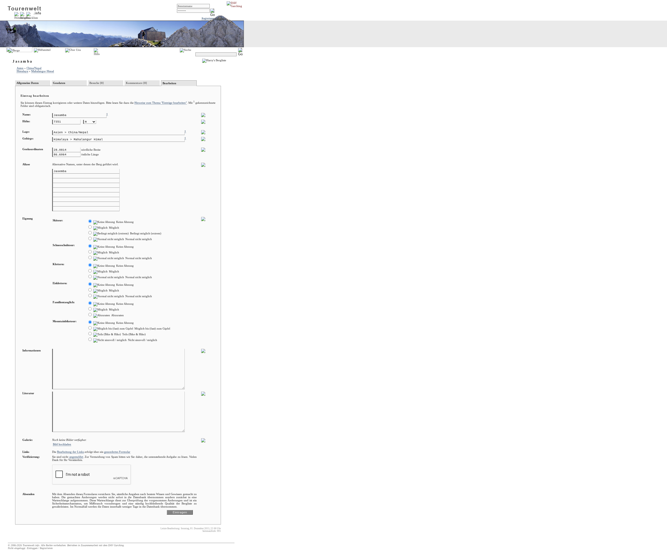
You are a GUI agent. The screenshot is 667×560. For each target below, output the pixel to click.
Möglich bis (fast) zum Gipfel (152, 328)
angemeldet (76, 456)
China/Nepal (34, 68)
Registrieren (208, 18)
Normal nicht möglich (138, 239)
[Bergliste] (25, 17)
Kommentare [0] (136, 82)
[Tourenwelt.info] (24, 9)
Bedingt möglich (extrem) (145, 233)
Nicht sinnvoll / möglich (142, 340)
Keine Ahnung (124, 221)
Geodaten (59, 82)
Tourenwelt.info (31, 545)
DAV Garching (116, 545)
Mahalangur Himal (42, 71)
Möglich (113, 227)
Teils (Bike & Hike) (133, 334)
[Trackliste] (32, 17)
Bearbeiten (169, 83)
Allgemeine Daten (27, 82)
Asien (20, 68)
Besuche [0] (96, 82)
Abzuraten (117, 315)
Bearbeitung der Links (70, 451)
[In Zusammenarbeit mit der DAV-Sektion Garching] (236, 6)
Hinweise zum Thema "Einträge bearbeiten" (160, 102)
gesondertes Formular (117, 451)
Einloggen (32, 548)
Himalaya (22, 71)
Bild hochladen (62, 444)
